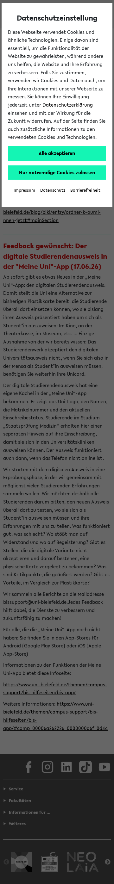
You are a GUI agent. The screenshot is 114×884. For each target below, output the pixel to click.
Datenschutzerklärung (67, 104)
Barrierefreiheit (85, 190)
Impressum (24, 190)
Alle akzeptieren (57, 153)
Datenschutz (52, 190)
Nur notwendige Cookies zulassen (57, 172)
